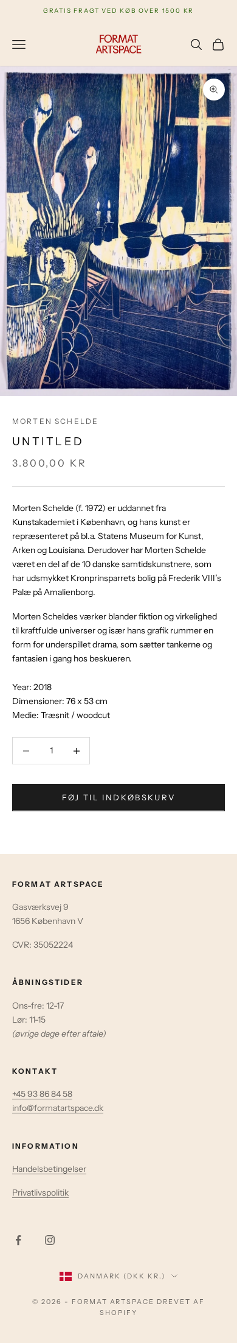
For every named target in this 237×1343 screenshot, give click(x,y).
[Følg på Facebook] (18, 1240)
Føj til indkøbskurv (118, 797)
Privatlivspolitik (40, 1192)
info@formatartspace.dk (57, 1107)
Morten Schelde (55, 421)
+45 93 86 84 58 (42, 1093)
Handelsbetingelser (49, 1168)
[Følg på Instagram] (50, 1240)
